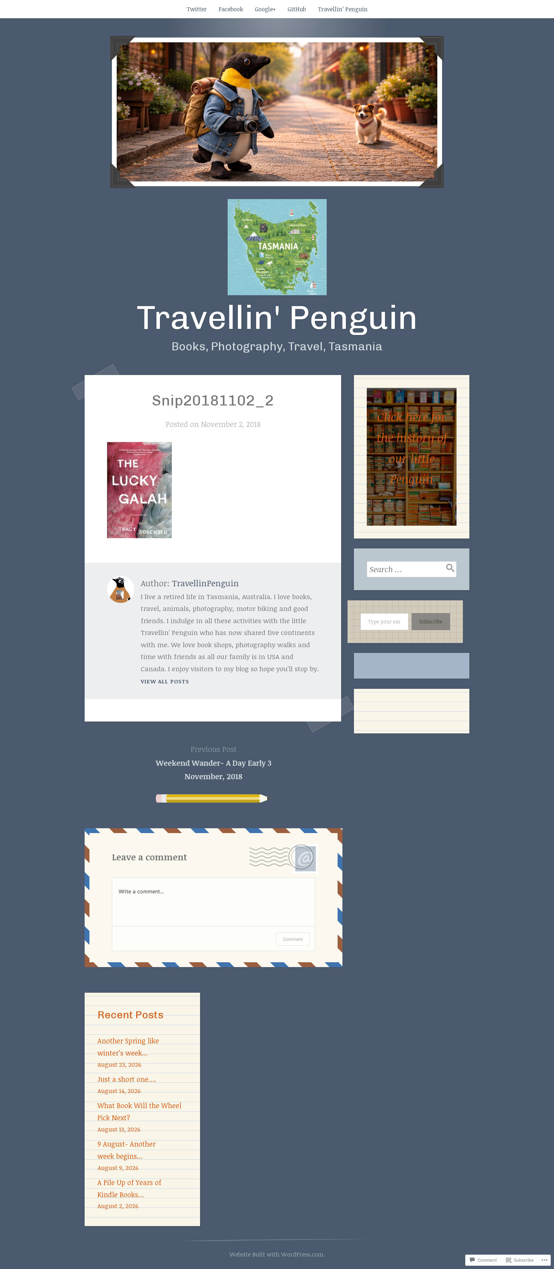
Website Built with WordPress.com (276, 1254)
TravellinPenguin (205, 583)
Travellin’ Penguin (343, 9)
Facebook (231, 9)
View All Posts (165, 681)
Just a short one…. (126, 1079)
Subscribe (430, 621)
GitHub (297, 9)
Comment (293, 939)
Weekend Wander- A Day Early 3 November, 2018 (214, 762)
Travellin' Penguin (277, 317)
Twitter (197, 9)
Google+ (265, 9)
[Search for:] (412, 569)
